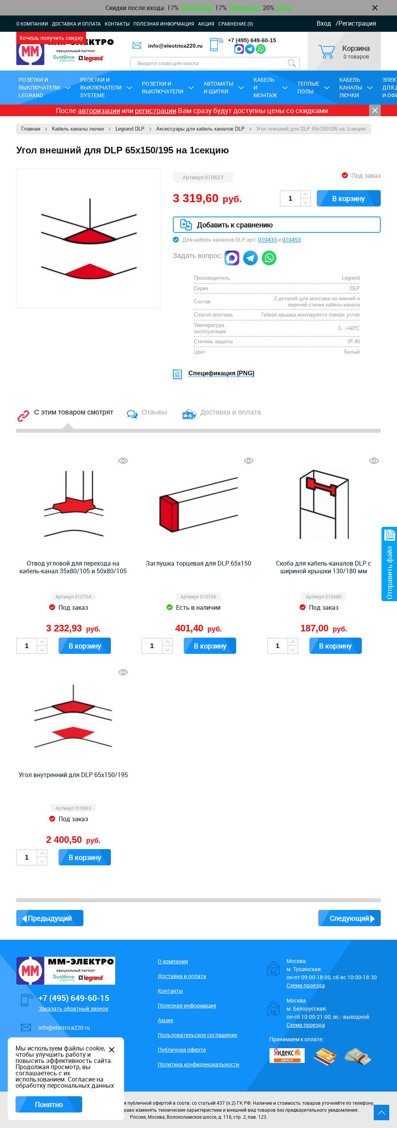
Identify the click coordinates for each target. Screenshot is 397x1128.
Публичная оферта (182, 1049)
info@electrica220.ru (64, 1027)
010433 (267, 239)
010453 (291, 239)
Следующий (349, 918)
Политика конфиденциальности (198, 1064)
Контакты (117, 24)
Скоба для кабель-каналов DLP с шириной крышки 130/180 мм (323, 567)
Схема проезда (306, 985)
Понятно (49, 1104)
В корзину (348, 198)
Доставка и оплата (76, 24)
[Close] (375, 110)
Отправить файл (389, 572)
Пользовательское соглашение (197, 1035)
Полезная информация (163, 24)
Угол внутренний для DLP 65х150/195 (73, 775)
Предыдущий (50, 918)
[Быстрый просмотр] (123, 461)
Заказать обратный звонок (73, 1008)
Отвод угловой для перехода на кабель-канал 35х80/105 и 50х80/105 (73, 567)
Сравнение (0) (235, 24)
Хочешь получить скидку (51, 37)
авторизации (99, 110)
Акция (206, 24)
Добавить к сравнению (235, 224)
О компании (32, 24)
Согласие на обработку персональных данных (65, 1082)
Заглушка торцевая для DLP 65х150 (198, 563)
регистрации (155, 110)
